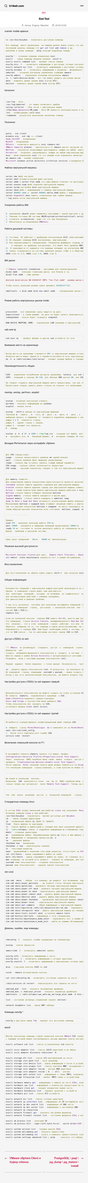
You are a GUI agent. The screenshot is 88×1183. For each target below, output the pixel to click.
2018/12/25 (60, 25)
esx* (44, 13)
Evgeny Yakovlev (40, 25)
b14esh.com (16, 5)
